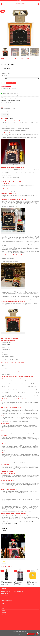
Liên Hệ (22, 633)
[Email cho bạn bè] (7, 102)
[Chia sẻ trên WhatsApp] (1, 102)
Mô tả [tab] (2, 108)
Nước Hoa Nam (9, 98)
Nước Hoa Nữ (14, 98)
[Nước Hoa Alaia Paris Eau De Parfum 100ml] (7, 574)
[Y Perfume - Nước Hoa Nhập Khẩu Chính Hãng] (20, 4)
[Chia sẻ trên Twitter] (5, 102)
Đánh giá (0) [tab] (13, 108)
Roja (12, 100)
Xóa (38, 76)
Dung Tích (2, 78)
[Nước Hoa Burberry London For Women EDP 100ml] (20, 574)
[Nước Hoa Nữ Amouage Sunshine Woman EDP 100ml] (33, 574)
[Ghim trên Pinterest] (8, 102)
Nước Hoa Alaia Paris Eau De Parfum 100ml (6, 583)
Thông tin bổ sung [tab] (7, 108)
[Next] (37, 27)
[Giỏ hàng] (38, 4)
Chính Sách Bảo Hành (32, 521)
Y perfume (15, 523)
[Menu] (1, 4)
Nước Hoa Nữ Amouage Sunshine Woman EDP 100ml (32, 583)
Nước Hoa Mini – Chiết (5, 616)
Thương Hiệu (3, 606)
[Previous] (3, 27)
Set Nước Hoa (3, 614)
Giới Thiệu (18, 633)
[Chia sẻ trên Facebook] (3, 102)
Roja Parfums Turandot (16, 100)
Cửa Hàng (2, 608)
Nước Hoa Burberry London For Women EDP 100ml (19, 583)
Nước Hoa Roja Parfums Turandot (7, 100)
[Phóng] (2, 46)
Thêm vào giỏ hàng (11, 82)
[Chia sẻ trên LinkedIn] (10, 102)
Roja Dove (8, 68)
